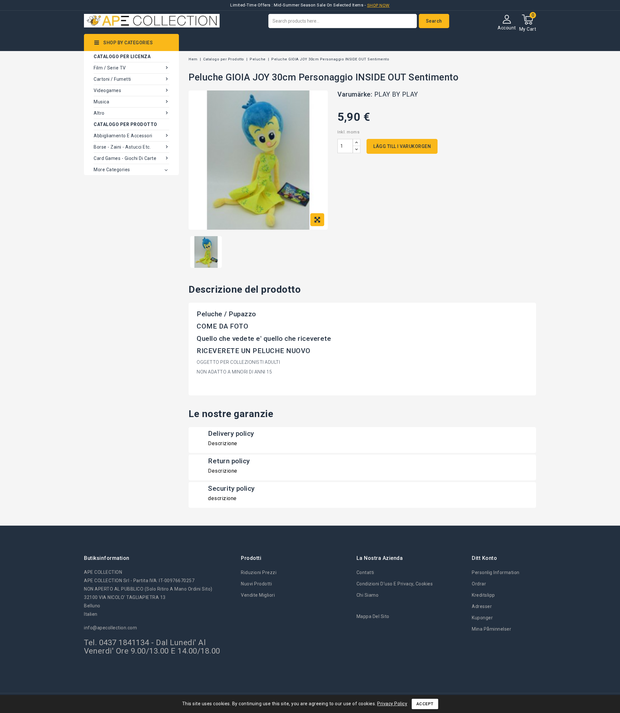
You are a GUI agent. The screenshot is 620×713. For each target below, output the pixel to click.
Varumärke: (354, 94)
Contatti (365, 572)
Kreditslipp (483, 595)
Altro (99, 113)
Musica (101, 101)
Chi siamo (367, 595)
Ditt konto (484, 558)
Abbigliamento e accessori (123, 135)
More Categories (112, 169)
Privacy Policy (392, 703)
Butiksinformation (106, 558)
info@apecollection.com (110, 627)
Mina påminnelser (491, 629)
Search (434, 21)
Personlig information (496, 572)
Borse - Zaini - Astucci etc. (122, 147)
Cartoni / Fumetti (112, 79)
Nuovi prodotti (256, 583)
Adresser (482, 606)
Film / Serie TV (110, 67)
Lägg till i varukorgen (402, 146)
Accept (425, 703)
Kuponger (482, 617)
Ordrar (479, 583)
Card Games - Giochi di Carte (125, 158)
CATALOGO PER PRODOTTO (125, 124)
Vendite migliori (258, 595)
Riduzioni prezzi (258, 572)
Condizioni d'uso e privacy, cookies (394, 583)
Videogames (107, 90)
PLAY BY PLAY (396, 94)
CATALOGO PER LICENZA (122, 56)
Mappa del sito (372, 616)
